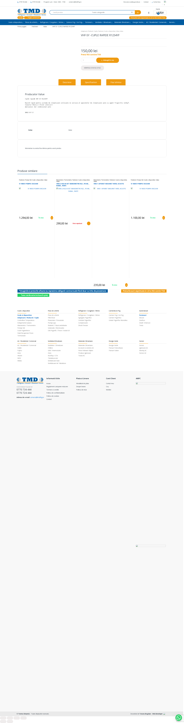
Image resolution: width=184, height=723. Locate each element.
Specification (91, 82)
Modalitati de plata (82, 383)
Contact (146, 2)
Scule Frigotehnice (23, 330)
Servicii (171, 22)
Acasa (48, 383)
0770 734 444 (23, 2)
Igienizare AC (143, 348)
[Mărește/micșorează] (23, 718)
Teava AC (81, 356)
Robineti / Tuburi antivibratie (57, 325)
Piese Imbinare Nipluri (85, 350)
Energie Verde (138, 22)
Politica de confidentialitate (55, 393)
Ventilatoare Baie (54, 361)
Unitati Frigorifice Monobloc (118, 320)
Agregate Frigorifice (85, 318)
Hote (49, 353)
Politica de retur (81, 390)
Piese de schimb (31, 22)
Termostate (21, 336)
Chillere (50, 348)
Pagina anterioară (33, 18)
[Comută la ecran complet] (17, 718)
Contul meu (156, 2)
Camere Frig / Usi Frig (74, 22)
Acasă (21, 18)
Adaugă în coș (108, 60)
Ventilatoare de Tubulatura (57, 363)
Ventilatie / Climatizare (103, 22)
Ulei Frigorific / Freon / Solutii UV (59, 330)
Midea (19, 361)
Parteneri (88, 22)
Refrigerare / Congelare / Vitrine (51, 22)
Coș (107, 387)
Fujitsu (19, 350)
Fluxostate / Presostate (56, 320)
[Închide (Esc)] (3, 718)
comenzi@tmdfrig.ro (75, 2)
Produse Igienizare (84, 353)
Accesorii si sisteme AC (86, 348)
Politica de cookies (52, 396)
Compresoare (83, 323)
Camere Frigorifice (115, 318)
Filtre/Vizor (51, 318)
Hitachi (19, 356)
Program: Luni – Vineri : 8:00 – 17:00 (54, 2)
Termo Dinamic (24, 714)
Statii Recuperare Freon (25, 333)
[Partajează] (10, 718)
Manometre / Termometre (64, 180)
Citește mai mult (88, 223)
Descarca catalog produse (132, 2)
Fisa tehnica (116, 82)
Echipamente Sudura (24, 323)
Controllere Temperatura (25, 320)
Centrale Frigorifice (84, 320)
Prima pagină (21, 27)
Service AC (142, 353)
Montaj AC (143, 350)
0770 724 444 (36, 2)
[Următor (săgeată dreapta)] (10, 721)
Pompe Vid (28, 180)
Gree (19, 353)
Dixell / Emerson (144, 323)
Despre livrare (81, 387)
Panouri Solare (114, 350)
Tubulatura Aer (53, 358)
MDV (19, 358)
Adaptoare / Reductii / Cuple (89, 31)
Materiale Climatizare (121, 22)
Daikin (19, 348)
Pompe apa (52, 323)
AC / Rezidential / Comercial (156, 22)
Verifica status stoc (92, 68)
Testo (141, 325)
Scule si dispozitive (15, 22)
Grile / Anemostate (54, 350)
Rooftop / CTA (53, 356)
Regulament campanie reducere (57, 387)
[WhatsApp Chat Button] (178, 717)
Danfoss (142, 320)
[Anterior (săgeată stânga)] (3, 721)
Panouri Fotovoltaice (116, 348)
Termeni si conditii (52, 390)
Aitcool (141, 318)
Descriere (67, 82)
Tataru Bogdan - (151, 714)
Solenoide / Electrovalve (56, 328)
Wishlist (108, 390)
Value (45, 27)
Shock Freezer (83, 325)
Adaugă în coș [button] (51, 218)
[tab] (67, 82)
